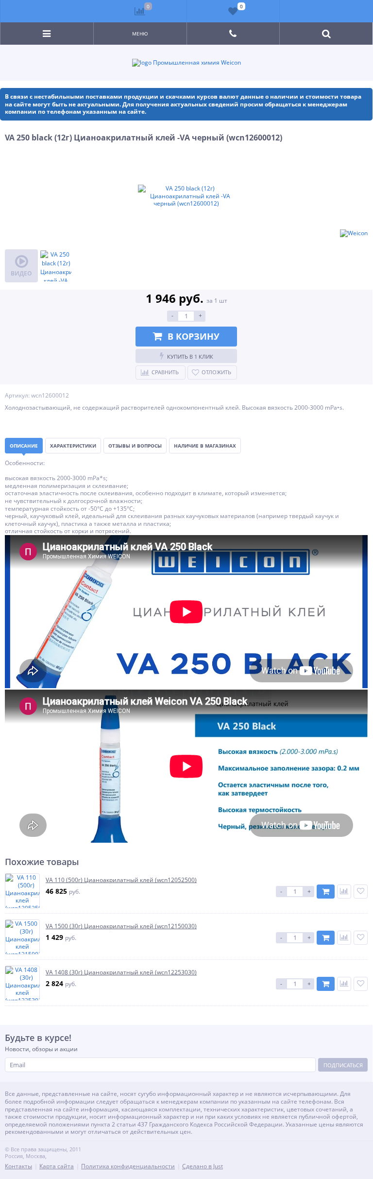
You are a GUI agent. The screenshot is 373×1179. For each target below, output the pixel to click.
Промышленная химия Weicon (196, 63)
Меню (140, 33)
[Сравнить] (344, 891)
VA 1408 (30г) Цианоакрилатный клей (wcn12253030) (121, 972)
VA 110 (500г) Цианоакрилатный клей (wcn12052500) (121, 880)
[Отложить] (361, 891)
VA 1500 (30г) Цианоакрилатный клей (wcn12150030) (121, 926)
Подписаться (343, 1065)
